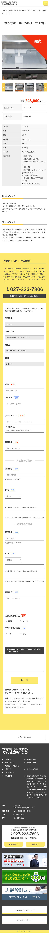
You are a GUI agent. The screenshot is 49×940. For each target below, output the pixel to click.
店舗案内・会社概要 (12, 766)
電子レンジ (43, 795)
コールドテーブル (36, 787)
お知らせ (8, 769)
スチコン (35, 792)
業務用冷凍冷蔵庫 (33, 776)
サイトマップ (9, 772)
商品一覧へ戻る (24, 737)
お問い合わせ (13, 844)
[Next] (45, 87)
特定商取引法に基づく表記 (24, 910)
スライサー (31, 797)
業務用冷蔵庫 (35, 778)
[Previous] (3, 87)
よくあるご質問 (32, 769)
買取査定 (35, 844)
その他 (37, 797)
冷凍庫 (36, 795)
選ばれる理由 (31, 762)
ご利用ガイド (9, 759)
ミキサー (30, 795)
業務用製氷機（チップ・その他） (36, 784)
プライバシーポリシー (13, 693)
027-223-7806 (26, 289)
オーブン (42, 792)
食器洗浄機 (41, 789)
